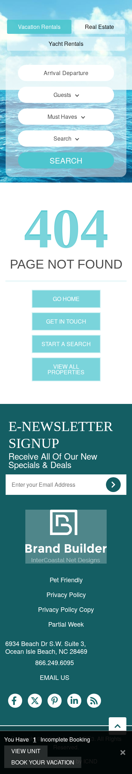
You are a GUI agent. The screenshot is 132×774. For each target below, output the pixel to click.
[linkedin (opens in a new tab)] (74, 701)
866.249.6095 (54, 662)
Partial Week (66, 623)
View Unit (25, 751)
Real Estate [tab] (99, 27)
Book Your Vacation (42, 762)
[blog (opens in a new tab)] (94, 701)
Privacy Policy (66, 594)
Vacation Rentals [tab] (39, 27)
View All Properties (66, 369)
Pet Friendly (66, 579)
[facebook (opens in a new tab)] (15, 701)
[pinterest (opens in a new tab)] (55, 701)
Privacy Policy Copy (66, 609)
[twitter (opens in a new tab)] (35, 701)
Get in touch (66, 321)
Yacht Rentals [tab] (66, 43)
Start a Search (66, 344)
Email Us (54, 677)
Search (66, 160)
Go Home (66, 299)
